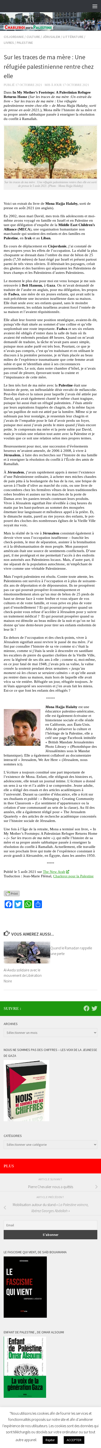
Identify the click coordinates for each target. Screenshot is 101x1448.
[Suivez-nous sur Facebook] (86, 1008)
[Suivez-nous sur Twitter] (94, 1008)
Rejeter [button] (50, 1440)
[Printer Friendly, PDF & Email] (12, 893)
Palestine (25, 42)
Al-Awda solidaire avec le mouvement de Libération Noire (23, 975)
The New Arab (54, 871)
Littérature (73, 37)
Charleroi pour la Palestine (73, 876)
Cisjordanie (14, 37)
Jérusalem (51, 37)
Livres (9, 42)
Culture (33, 37)
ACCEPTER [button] (74, 1440)
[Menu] (95, 6)
